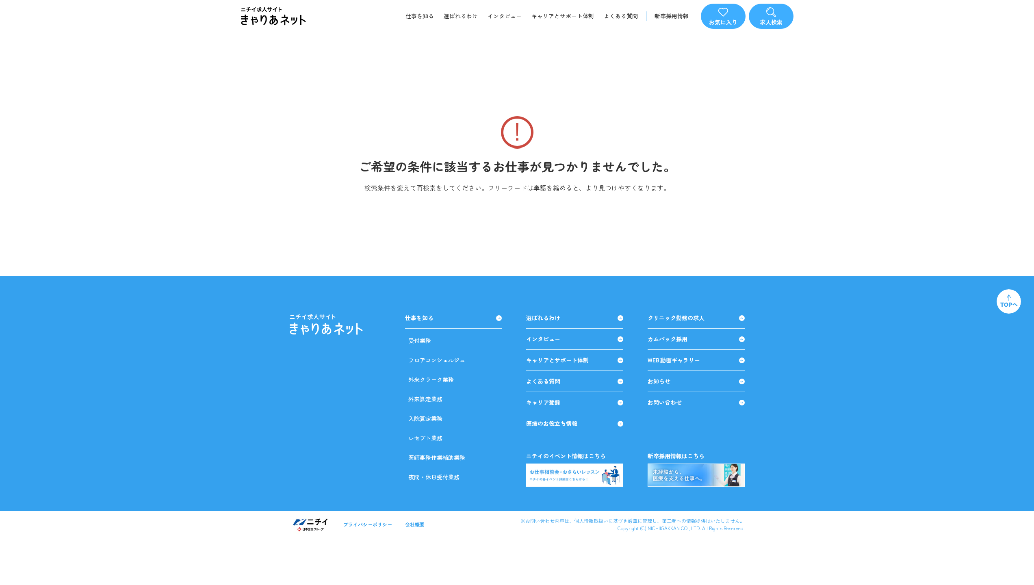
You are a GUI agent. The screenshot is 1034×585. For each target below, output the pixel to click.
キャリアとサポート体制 (562, 16)
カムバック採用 (667, 339)
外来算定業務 (425, 399)
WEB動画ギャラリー (674, 360)
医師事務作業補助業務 (436, 457)
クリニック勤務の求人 (676, 318)
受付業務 (419, 340)
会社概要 (415, 524)
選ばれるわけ (461, 16)
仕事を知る (419, 16)
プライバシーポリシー (367, 524)
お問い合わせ (665, 402)
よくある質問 (621, 16)
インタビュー (505, 16)
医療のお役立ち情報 (551, 423)
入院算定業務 (425, 418)
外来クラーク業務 (431, 379)
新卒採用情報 (672, 16)
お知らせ (659, 381)
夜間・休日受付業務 (434, 477)
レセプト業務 (425, 438)
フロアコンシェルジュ (436, 360)
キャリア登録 (543, 402)
